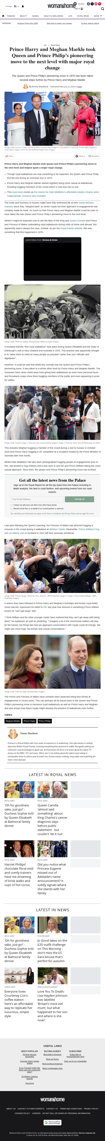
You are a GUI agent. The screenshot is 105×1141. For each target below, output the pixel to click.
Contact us (52, 1109)
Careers (36, 1113)
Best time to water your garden (59, 23)
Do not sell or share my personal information (66, 1113)
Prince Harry (29, 721)
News (79, 86)
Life (70, 16)
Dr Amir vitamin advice (90, 23)
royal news (17, 192)
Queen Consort (77, 220)
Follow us (82, 156)
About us (10, 1109)
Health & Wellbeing (53, 16)
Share (11, 156)
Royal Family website (71, 228)
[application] (52, 259)
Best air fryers (52, 1059)
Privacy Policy (70, 514)
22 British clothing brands (30, 1078)
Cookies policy (22, 1113)
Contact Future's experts (31, 1109)
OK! (45, 607)
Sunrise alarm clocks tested (29, 1062)
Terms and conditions (71, 1109)
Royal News (83, 16)
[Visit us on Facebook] (88, 3)
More (97, 16)
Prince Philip (45, 721)
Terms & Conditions (54, 514)
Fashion (11, 16)
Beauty (23, 16)
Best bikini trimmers (52, 1055)
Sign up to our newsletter (75, 1061)
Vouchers (29, 1083)
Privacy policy (91, 1109)
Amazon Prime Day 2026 (28, 23)
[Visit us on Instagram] (95, 3)
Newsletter (95, 156)
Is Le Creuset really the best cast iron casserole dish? (29, 1070)
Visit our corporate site (87, 1133)
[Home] (3, 16)
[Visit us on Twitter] (92, 3)
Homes (35, 16)
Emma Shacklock (40, 86)
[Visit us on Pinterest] (99, 3)
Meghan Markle (13, 721)
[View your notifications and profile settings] (22, 6)
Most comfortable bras (52, 1068)
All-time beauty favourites (29, 1056)
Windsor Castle (57, 529)
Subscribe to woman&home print (75, 1056)
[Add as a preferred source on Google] (52, 1122)
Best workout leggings (52, 1064)
